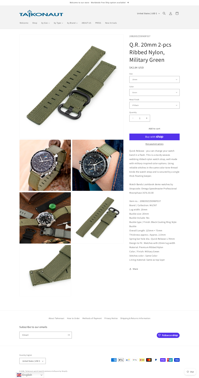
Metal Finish (134, 99)
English (26, 374)
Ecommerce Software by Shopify (55, 371)
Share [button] (135, 268)
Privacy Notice (111, 318)
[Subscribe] (68, 335)
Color (131, 86)
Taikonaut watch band (34, 371)
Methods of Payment (92, 318)
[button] (164, 13)
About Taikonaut (56, 318)
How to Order (73, 318)
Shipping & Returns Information (135, 318)
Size (131, 73)
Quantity (133, 112)
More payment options (154, 144)
